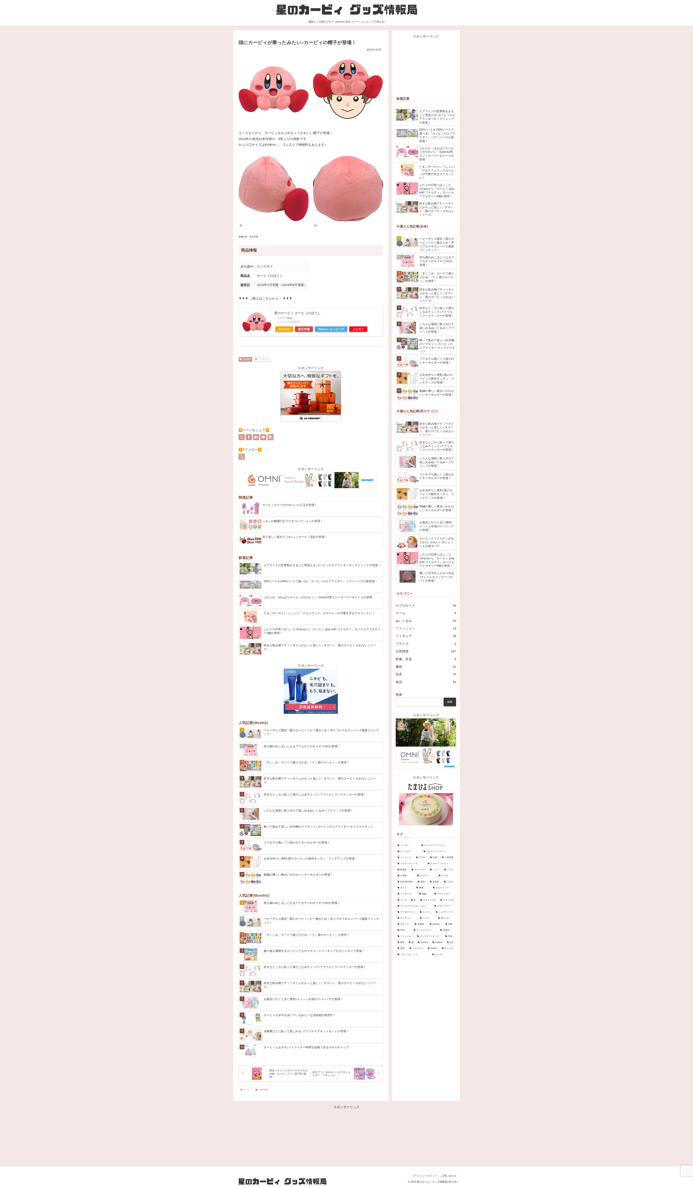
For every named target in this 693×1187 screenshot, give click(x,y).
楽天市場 (304, 329)
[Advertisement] (426, 64)
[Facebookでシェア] (249, 437)
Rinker (290, 318)
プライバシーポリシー (424, 1175)
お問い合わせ (448, 1175)
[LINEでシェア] (263, 437)
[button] (270, 437)
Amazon (284, 329)
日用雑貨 (247, 359)
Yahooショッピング (331, 329)
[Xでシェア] (242, 437)
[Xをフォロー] (242, 457)
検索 (399, 694)
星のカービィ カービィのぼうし (297, 313)
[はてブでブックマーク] (256, 437)
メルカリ (358, 329)
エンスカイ (263, 359)
